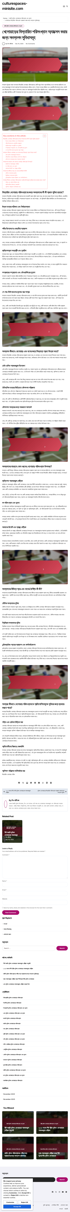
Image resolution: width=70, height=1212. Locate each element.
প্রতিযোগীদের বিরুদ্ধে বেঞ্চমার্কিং (13, 184)
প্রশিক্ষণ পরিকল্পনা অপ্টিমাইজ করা (13, 187)
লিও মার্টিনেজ (15, 800)
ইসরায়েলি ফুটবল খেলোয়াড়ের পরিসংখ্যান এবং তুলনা (15, 1008)
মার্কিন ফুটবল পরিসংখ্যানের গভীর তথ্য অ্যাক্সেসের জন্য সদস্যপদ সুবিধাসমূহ (21, 974)
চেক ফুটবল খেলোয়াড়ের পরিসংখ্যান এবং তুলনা (14, 1013)
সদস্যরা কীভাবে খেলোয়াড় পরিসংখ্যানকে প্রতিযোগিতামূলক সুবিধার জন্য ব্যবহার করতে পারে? (24, 180)
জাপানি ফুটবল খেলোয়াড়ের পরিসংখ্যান (12, 1018)
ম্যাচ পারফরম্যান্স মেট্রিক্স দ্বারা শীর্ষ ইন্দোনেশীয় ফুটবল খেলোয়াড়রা (18, 979)
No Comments (30, 43)
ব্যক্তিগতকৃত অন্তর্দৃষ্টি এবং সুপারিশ (13, 145)
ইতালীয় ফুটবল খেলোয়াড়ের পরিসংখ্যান (12, 1003)
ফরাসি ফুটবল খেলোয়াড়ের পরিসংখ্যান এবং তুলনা (13, 26)
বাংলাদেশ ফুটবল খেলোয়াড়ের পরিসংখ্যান (12, 1060)
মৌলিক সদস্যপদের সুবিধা (11, 173)
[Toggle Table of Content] (43, 135)
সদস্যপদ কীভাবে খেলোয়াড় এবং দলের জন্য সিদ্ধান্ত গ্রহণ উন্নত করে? (20, 152)
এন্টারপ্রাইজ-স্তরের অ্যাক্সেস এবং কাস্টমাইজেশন (16, 177)
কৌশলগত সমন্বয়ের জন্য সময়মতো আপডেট (15, 159)
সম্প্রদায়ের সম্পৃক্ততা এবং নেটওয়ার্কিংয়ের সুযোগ (16, 148)
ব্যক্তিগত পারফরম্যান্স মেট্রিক (12, 164)
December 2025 (9, 1094)
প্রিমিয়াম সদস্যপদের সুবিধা (11, 175)
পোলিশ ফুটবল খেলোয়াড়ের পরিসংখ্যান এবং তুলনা (14, 1054)
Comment (5, 855)
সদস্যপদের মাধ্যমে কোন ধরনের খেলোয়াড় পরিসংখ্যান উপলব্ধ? (17, 162)
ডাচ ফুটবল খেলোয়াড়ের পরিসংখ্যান (11, 1029)
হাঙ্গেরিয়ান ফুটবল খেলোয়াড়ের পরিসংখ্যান (12, 1080)
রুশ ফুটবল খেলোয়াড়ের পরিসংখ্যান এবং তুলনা (13, 1075)
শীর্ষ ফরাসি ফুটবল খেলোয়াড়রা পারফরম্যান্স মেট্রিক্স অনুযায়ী (11, 835)
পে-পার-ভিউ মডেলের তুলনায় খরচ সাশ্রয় (14, 150)
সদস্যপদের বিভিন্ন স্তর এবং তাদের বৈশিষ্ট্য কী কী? (15, 171)
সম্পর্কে (5, 924)
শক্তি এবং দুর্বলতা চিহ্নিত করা (12, 182)
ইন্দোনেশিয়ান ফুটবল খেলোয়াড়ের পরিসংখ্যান (48, 1149)
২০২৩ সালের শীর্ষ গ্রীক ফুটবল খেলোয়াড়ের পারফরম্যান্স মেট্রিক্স (18, 968)
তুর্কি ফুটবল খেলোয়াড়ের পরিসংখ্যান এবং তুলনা (14, 1034)
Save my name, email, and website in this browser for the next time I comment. (28, 908)
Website (4, 899)
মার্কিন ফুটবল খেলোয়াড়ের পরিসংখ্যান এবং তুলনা (14, 1070)
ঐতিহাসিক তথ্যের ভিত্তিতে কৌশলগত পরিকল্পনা (16, 157)
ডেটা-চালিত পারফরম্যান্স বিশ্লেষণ (13, 155)
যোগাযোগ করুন (7, 934)
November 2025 (9, 1099)
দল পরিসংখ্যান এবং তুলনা (11, 166)
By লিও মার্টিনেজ (9, 43)
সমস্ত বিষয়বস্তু (7, 929)
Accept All (17, 1206)
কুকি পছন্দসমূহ (46, 1205)
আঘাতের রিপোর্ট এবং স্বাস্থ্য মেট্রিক (13, 168)
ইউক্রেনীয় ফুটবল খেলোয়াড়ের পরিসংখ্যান (13, 998)
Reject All (24, 1202)
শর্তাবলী (66, 1209)
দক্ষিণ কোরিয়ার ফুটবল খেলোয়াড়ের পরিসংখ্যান (14, 1044)
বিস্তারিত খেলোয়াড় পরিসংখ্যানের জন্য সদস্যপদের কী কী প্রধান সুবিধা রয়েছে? (21, 139)
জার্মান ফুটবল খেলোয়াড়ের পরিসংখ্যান (12, 1023)
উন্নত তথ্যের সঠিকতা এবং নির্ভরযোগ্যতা (15, 141)
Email (4, 890)
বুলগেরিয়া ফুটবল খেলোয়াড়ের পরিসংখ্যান (12, 1065)
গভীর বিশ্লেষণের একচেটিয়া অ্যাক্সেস (14, 143)
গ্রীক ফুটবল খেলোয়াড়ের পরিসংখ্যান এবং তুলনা (49, 1123)
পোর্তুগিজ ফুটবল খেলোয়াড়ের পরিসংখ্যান (12, 1049)
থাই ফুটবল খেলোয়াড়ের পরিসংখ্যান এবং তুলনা (14, 1039)
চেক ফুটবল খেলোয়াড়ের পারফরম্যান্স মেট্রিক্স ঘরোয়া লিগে (16, 984)
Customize (10, 1202)
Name (4, 881)
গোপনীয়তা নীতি (55, 1205)
